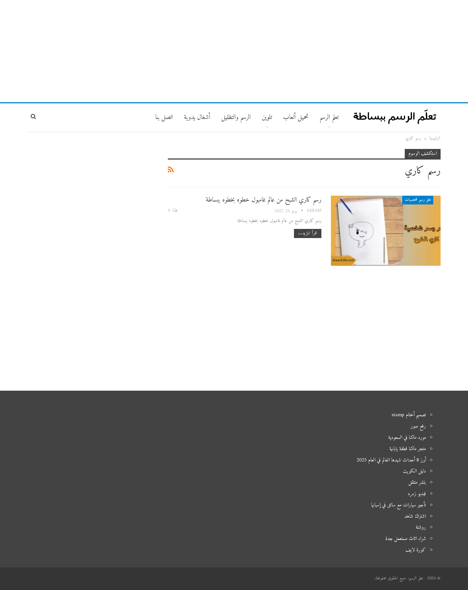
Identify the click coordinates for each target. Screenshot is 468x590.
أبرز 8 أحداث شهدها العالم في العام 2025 (391, 460)
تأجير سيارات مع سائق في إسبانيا (398, 505)
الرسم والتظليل (236, 117)
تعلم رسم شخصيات (418, 200)
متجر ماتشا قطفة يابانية (407, 448)
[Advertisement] (234, 51)
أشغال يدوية (197, 117)
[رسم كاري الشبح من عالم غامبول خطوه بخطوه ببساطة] (386, 231)
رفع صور (418, 426)
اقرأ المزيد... (307, 233)
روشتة (421, 527)
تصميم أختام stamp (409, 414)
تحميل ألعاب (296, 117)
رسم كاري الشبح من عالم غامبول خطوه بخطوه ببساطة (263, 200)
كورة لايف (415, 550)
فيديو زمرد (417, 493)
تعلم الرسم (329, 117)
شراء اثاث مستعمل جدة (405, 538)
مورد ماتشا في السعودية (407, 437)
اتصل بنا (164, 117)
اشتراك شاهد (415, 516)
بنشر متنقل (417, 482)
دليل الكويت (414, 471)
